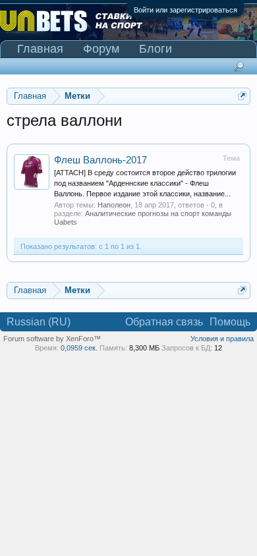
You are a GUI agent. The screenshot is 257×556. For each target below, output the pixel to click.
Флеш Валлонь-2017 (100, 160)
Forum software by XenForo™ (52, 339)
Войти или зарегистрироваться (185, 10)
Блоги (155, 48)
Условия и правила (222, 339)
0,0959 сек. (79, 348)
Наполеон (114, 205)
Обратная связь (164, 321)
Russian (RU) (39, 321)
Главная (40, 48)
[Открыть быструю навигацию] (242, 96)
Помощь (230, 321)
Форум (101, 48)
